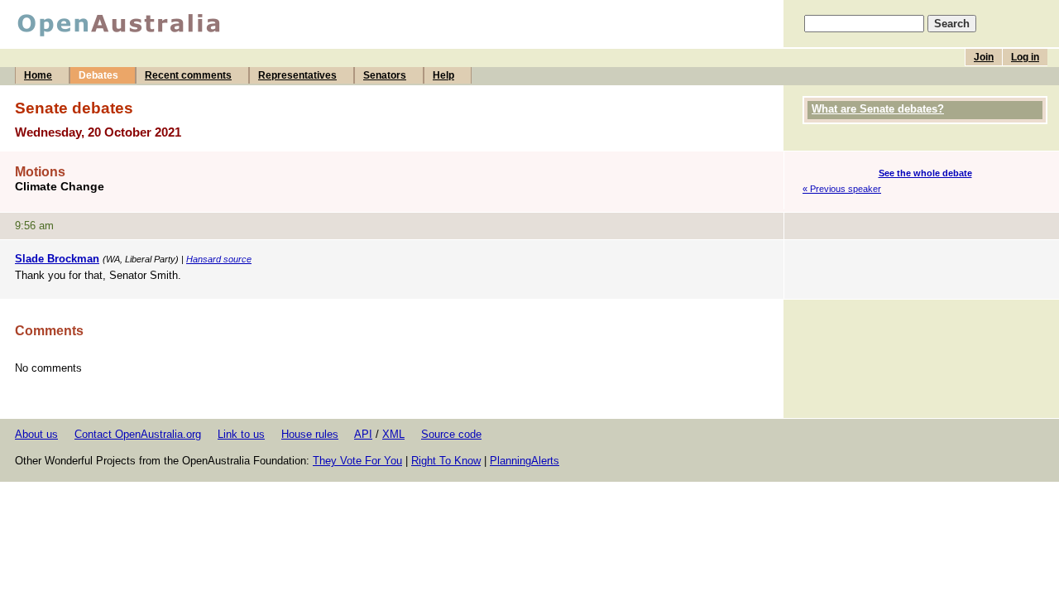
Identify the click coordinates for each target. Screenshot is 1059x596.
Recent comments (188, 75)
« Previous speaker (842, 189)
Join (984, 57)
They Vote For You (357, 460)
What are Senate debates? (878, 109)
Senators (384, 75)
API (363, 434)
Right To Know (446, 460)
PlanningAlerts (524, 460)
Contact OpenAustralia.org (137, 434)
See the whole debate (925, 173)
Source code (451, 434)
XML (393, 434)
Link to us (241, 434)
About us (36, 434)
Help (443, 75)
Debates (98, 75)
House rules (309, 434)
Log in (1025, 57)
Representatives (297, 75)
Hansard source (219, 259)
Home (38, 75)
